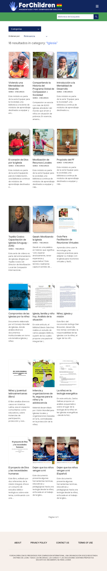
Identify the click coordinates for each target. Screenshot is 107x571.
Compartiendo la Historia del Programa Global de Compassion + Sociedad (43, 89)
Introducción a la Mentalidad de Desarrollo (66, 86)
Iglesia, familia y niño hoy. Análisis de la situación (44, 317)
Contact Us (62, 543)
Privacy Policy (39, 543)
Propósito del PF (65, 160)
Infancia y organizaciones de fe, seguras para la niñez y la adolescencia (43, 397)
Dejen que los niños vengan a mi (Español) (67, 471)
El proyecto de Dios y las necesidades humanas (18, 471)
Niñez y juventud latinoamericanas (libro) (17, 394)
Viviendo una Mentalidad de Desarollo (16, 86)
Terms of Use (85, 543)
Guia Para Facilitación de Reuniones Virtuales (67, 240)
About (17, 543)
